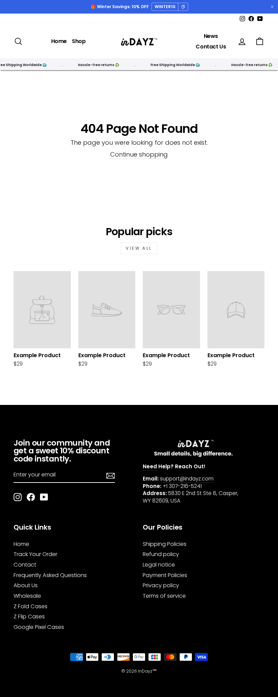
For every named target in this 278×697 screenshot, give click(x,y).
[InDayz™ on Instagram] (18, 497)
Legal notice (159, 565)
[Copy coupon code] (183, 7)
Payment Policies (165, 575)
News (211, 36)
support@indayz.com (187, 478)
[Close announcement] (272, 7)
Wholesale (27, 596)
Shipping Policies (164, 544)
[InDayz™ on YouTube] (44, 497)
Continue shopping (139, 154)
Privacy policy (161, 585)
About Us (26, 585)
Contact (25, 565)
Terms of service (164, 596)
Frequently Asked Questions (50, 575)
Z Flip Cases (29, 616)
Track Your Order (35, 554)
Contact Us (211, 46)
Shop (78, 41)
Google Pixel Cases (39, 627)
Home (59, 41)
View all (139, 248)
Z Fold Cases (30, 606)
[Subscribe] (110, 475)
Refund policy (161, 554)
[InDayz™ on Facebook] (31, 497)
